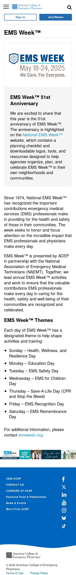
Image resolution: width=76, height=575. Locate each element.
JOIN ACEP (13, 478)
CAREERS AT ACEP (19, 491)
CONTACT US (15, 484)
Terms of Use (14, 573)
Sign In (20, 17)
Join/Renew (55, 17)
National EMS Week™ (43, 135)
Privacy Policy (39, 573)
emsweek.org (30, 435)
